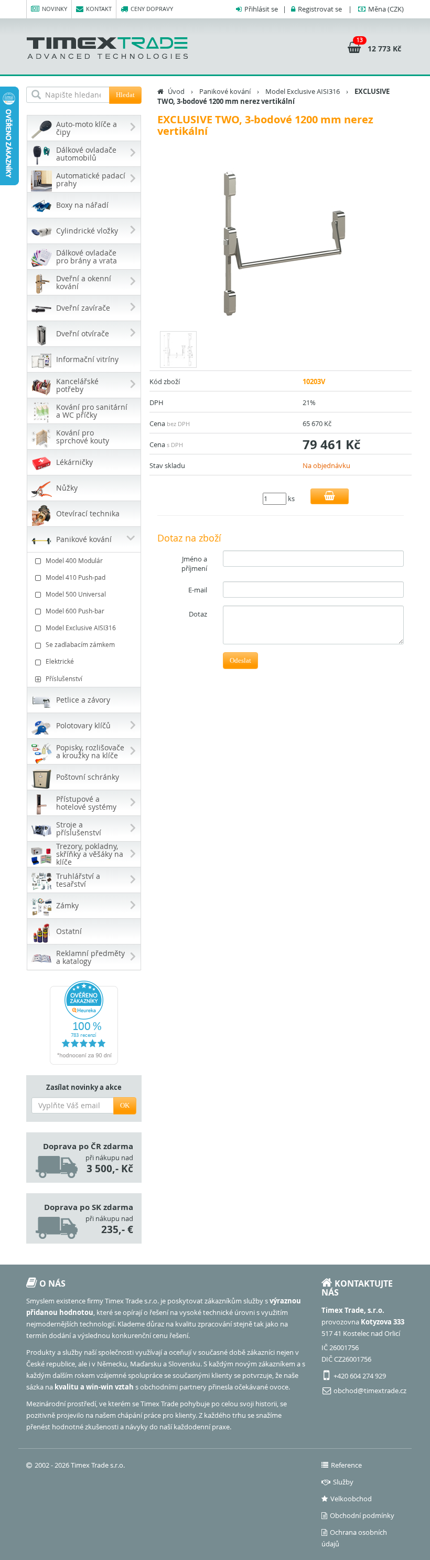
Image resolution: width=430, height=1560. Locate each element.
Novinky (54, 9)
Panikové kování (225, 91)
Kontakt (99, 9)
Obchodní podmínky (362, 1515)
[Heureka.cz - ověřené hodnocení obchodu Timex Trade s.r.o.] (84, 1023)
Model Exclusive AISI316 (81, 627)
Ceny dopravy (152, 9)
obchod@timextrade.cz (370, 1390)
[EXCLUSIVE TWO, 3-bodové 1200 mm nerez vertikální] (280, 242)
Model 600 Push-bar (75, 611)
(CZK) (386, 9)
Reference (346, 1465)
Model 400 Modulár (74, 560)
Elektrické (60, 661)
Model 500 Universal (76, 594)
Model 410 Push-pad (75, 577)
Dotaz (198, 614)
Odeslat (240, 660)
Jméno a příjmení (194, 564)
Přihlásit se (261, 9)
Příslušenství (64, 678)
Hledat (125, 95)
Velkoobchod (351, 1498)
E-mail (197, 590)
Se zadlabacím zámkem (80, 644)
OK (125, 1105)
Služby (343, 1482)
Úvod (176, 91)
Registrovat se (320, 9)
